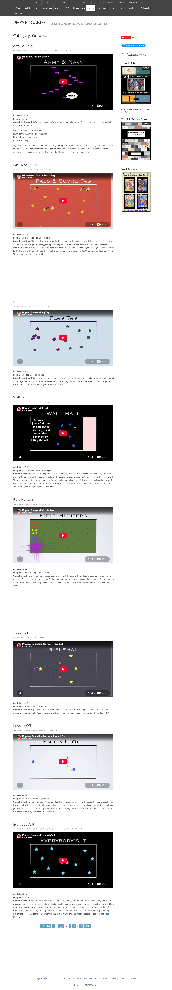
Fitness (18, 8)
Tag (121, 8)
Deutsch (48, 978)
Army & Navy (23, 46)
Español (67, 978)
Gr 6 (83, 3)
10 (74, 926)
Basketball (121, 3)
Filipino (122, 978)
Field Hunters (23, 499)
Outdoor (90, 8)
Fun (36, 8)
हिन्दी (114, 978)
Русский (77, 978)
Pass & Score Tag (25, 164)
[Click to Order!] (136, 140)
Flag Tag (19, 301)
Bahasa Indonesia (102, 978)
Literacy (58, 8)
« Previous (45, 926)
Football (27, 8)
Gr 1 (36, 3)
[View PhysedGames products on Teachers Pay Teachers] (133, 54)
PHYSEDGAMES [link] (29, 22)
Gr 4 (64, 3)
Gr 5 (74, 3)
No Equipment (79, 8)
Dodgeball (144, 3)
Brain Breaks (133, 3)
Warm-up (18, 13)
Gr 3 (55, 3)
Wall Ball (19, 397)
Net (67, 8)
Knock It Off (22, 725)
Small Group (101, 8)
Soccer (112, 8)
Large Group (47, 8)
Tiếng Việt (131, 978)
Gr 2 (46, 3)
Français (57, 978)
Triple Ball (20, 633)
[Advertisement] (63, 278)
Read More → (51, 811)
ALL (18, 3)
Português (87, 978)
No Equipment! (52, 50)
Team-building (133, 8)
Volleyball (145, 8)
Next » (87, 926)
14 (81, 926)
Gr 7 (93, 3)
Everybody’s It (23, 824)
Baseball (111, 3)
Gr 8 (102, 3)
